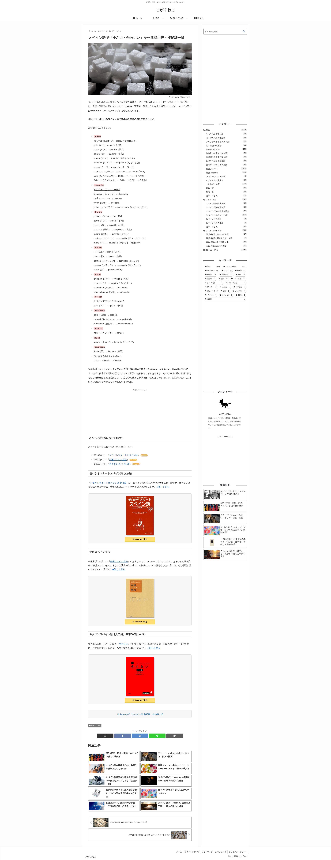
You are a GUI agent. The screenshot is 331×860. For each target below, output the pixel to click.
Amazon (144, 455)
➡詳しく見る (162, 487)
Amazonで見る (141, 539)
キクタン (123, 644)
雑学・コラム (95, 725)
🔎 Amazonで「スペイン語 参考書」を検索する (139, 714)
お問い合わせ (220, 852)
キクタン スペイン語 (119, 464)
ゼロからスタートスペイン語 (123, 455)
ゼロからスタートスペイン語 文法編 (108, 483)
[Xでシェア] (105, 736)
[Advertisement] (140, 410)
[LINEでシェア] (157, 736)
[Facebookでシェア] (122, 736)
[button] (174, 736)
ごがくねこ (225, 413)
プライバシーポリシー (238, 852)
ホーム (179, 852)
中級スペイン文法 (118, 459)
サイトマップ (207, 852)
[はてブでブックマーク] (140, 736)
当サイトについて (192, 852)
